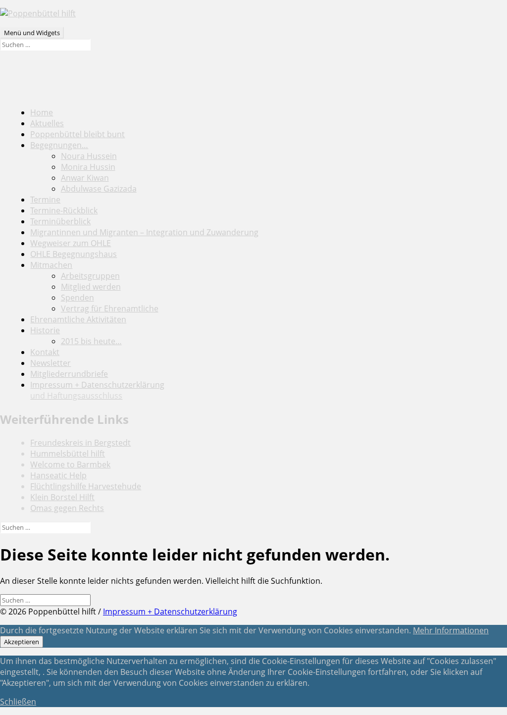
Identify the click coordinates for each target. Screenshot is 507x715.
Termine (45, 199)
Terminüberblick (60, 221)
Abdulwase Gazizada (99, 188)
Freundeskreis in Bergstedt (80, 442)
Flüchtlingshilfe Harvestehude (85, 486)
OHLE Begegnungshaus (73, 254)
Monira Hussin (88, 166)
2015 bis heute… (91, 341)
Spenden (77, 297)
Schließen (18, 701)
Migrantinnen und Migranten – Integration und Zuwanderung (144, 232)
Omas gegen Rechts (67, 508)
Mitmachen (51, 264)
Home (41, 112)
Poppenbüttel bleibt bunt (77, 134)
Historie (45, 330)
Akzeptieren (21, 641)
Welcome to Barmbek (70, 464)
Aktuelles (47, 123)
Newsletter (50, 363)
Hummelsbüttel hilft (67, 453)
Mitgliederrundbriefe (69, 373)
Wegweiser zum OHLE (70, 243)
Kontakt (44, 352)
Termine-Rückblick (64, 210)
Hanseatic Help (58, 475)
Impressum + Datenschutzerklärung (97, 390)
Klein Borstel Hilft (62, 497)
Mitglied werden (91, 286)
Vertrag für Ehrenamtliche (109, 308)
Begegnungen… (59, 145)
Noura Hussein (89, 156)
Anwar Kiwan (85, 177)
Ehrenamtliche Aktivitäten (78, 319)
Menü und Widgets (32, 32)
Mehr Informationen (451, 630)
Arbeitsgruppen (90, 275)
